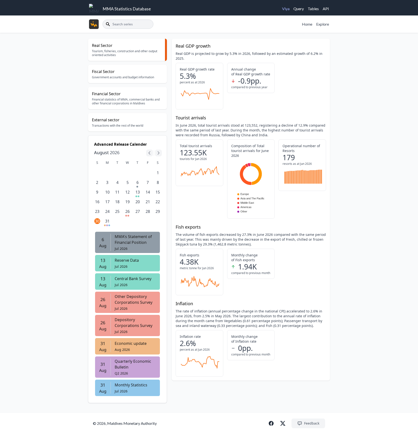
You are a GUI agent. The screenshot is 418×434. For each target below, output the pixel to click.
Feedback (311, 423)
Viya (286, 8)
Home (307, 24)
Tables (313, 8)
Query (298, 8)
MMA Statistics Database (127, 8)
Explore (322, 24)
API (326, 8)
